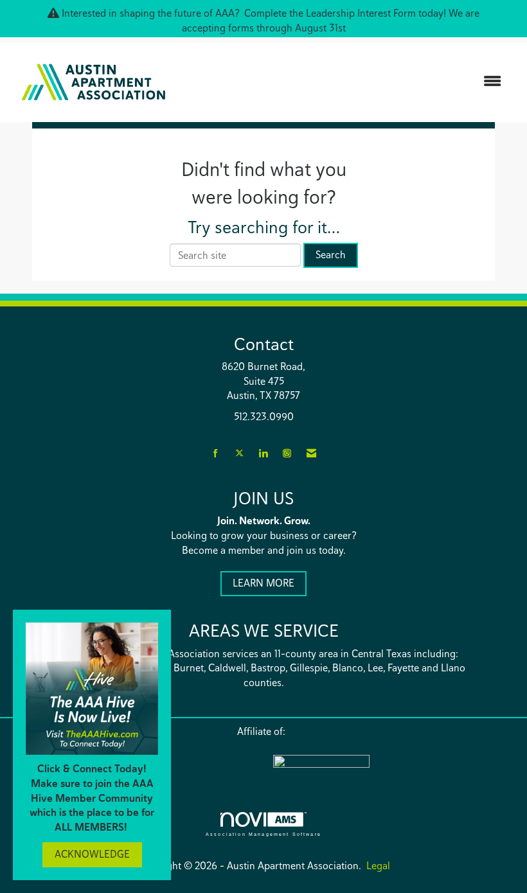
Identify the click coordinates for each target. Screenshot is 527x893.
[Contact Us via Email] (311, 454)
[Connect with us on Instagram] (287, 454)
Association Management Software (263, 833)
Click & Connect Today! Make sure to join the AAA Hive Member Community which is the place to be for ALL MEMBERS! (92, 798)
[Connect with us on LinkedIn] (263, 454)
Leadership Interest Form (361, 13)
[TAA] (376, 769)
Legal (378, 865)
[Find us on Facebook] (215, 454)
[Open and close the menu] (345, 82)
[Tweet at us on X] (239, 454)
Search (331, 254)
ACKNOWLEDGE (92, 854)
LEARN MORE (263, 583)
